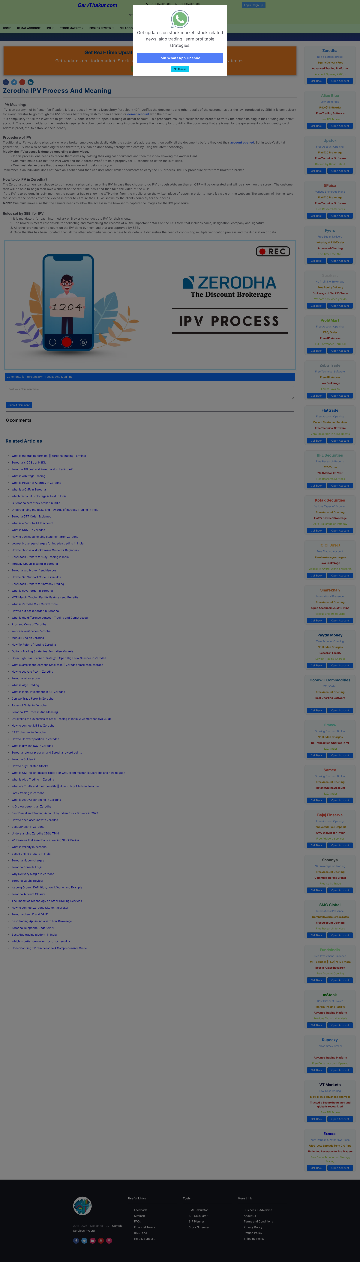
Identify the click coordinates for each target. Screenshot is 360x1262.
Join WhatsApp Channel (180, 58)
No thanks (180, 69)
